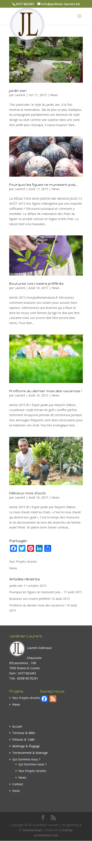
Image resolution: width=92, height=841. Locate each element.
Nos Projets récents (23, 561)
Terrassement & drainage (30, 753)
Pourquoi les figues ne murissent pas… (43, 185)
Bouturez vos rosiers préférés (36, 284)
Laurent (20, 95)
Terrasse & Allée (23, 733)
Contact (17, 784)
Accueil (17, 726)
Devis (16, 791)
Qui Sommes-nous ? (26, 759)
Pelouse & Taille (23, 739)
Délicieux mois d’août (27, 493)
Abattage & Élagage (26, 746)
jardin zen (18, 91)
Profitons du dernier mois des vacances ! (45, 391)
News (54, 95)
